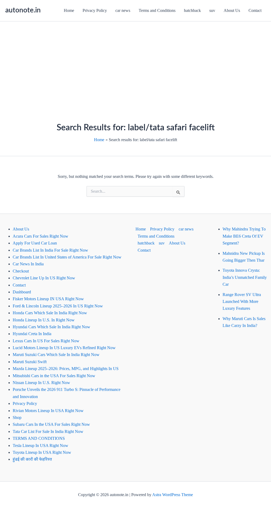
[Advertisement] (135, 61)
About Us (232, 10)
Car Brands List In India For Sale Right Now (50, 250)
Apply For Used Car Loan (35, 243)
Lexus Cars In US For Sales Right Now (46, 341)
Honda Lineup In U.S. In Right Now (44, 320)
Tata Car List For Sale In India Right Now (48, 431)
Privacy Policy (95, 10)
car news (122, 10)
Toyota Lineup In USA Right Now (42, 452)
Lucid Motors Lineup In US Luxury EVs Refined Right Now (64, 347)
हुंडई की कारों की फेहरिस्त (32, 459)
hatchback (192, 10)
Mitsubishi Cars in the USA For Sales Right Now (54, 375)
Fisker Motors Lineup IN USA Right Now (48, 299)
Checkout (21, 271)
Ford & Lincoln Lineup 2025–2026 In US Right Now (58, 306)
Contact (255, 10)
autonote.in (23, 10)
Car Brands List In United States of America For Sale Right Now (67, 257)
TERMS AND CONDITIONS (39, 438)
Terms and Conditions (157, 10)
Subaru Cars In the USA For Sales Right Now (51, 424)
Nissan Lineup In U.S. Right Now (41, 382)
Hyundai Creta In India (32, 333)
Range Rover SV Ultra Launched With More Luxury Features (242, 301)
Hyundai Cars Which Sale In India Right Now (51, 327)
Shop (17, 417)
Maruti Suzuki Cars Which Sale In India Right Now (56, 354)
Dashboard (22, 292)
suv (212, 10)
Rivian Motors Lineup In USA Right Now (48, 410)
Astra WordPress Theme (172, 494)
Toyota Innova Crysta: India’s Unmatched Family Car (245, 277)
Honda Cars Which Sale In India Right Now (50, 313)
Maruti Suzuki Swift (30, 361)
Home (69, 10)
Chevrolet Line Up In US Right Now (44, 278)
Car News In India (28, 264)
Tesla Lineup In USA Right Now (40, 445)
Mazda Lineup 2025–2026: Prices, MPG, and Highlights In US (66, 368)
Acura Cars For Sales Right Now (40, 236)
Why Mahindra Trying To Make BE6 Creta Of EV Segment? (244, 236)
